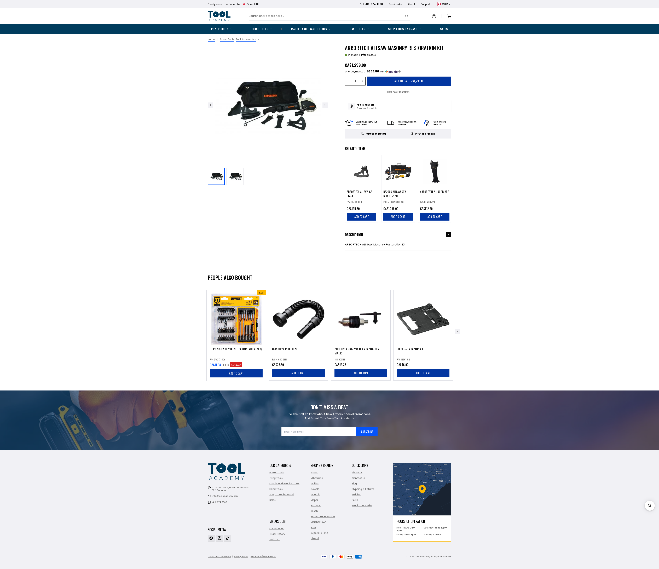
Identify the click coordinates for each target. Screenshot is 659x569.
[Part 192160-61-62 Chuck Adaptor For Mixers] (361, 335)
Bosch (314, 511)
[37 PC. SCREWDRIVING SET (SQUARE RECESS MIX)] (236, 335)
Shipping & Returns (363, 489)
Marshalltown (318, 522)
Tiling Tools (259, 29)
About (411, 4)
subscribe (367, 432)
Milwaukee (317, 478)
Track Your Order (362, 505)
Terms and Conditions (219, 556)
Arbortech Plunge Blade (434, 192)
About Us (357, 472)
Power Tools (220, 29)
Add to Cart (409, 81)
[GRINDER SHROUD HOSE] (298, 335)
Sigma (314, 472)
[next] (457, 331)
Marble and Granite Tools (309, 29)
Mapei (314, 500)
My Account (276, 528)
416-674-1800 (219, 502)
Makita (315, 483)
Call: (371, 4)
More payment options (398, 92)
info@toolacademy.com (225, 496)
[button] (373, 71)
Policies (356, 494)
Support (425, 4)
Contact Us (358, 478)
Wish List (274, 539)
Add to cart (236, 373)
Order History (277, 534)
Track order (395, 4)
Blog (354, 483)
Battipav (316, 505)
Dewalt (315, 489)
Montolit (315, 494)
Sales (444, 29)
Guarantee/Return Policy (263, 556)
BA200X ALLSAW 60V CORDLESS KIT (394, 194)
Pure (313, 527)
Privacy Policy (241, 556)
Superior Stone (319, 533)
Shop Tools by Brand (402, 29)
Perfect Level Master (323, 516)
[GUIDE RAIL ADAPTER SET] (423, 335)
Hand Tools (357, 29)
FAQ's (355, 500)
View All (315, 538)
